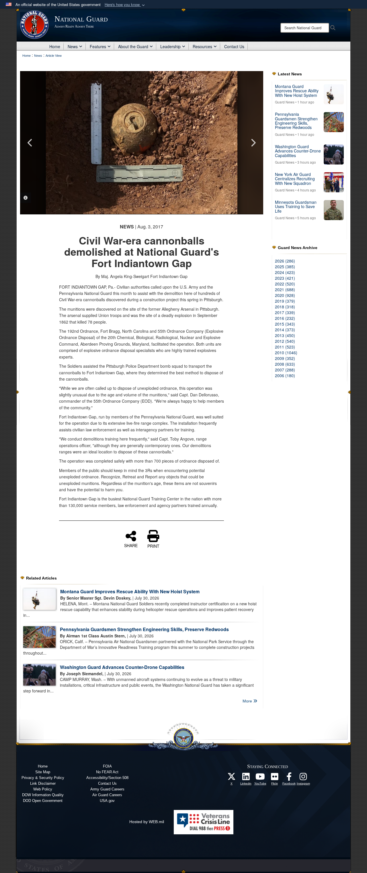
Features (98, 46)
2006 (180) (285, 375)
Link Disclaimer (43, 783)
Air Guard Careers (107, 795)
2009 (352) (285, 358)
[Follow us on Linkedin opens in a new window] (246, 778)
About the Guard (133, 46)
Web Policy (42, 789)
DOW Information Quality (43, 795)
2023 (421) (285, 278)
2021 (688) (285, 289)
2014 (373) (285, 329)
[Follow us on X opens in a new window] (232, 778)
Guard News (284, 101)
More (248, 701)
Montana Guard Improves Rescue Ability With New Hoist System (130, 591)
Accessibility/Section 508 (107, 778)
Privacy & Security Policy (43, 778)
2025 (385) (285, 266)
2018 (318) (285, 307)
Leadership (170, 46)
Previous (30, 142)
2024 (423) (285, 272)
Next (253, 142)
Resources (202, 46)
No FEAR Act (107, 772)
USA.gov (107, 800)
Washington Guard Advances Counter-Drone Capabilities (122, 667)
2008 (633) (285, 364)
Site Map (42, 772)
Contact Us (234, 46)
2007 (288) (285, 370)
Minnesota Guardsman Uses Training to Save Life (296, 206)
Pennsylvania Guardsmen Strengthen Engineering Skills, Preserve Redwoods (144, 629)
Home (54, 46)
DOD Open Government (43, 800)
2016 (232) (285, 318)
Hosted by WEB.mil (146, 821)
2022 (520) (285, 284)
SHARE (131, 545)
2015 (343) (285, 324)
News (73, 46)
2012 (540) (285, 341)
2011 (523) (285, 347)
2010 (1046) (286, 352)
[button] (125, 5)
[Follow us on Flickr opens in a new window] (275, 778)
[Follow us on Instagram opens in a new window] (303, 778)
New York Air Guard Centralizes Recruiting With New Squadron (295, 178)
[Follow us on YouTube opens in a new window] (260, 778)
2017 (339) (285, 312)
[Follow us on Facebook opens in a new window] (289, 778)
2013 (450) (285, 335)
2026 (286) (285, 261)
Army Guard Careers (107, 789)
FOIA (107, 766)
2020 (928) (285, 295)
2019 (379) (285, 301)
